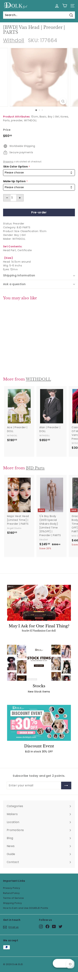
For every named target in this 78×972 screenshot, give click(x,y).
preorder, (17, 120)
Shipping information (19, 275)
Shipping (8, 161)
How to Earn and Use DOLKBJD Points (25, 908)
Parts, (6, 120)
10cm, (35, 116)
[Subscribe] (66, 785)
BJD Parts (35, 468)
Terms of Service (13, 898)
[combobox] (39, 172)
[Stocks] (39, 663)
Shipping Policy (12, 903)
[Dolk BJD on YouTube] (54, 926)
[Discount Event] (39, 723)
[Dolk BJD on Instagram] (41, 926)
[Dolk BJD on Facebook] (47, 926)
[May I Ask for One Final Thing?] (39, 603)
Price (7, 130)
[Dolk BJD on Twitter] (60, 926)
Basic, (43, 116)
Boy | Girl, (54, 116)
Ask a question (14, 284)
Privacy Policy (11, 888)
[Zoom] (62, 101)
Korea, (65, 116)
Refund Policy (11, 893)
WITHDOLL (30, 120)
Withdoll (13, 40)
